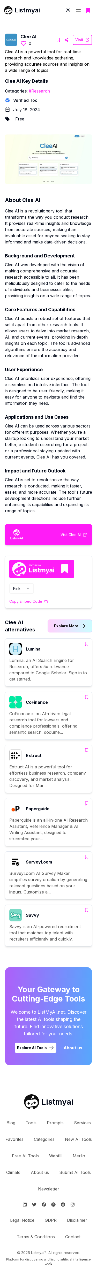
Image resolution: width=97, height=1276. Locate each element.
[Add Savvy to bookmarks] (86, 910)
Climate (13, 1172)
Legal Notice (22, 1220)
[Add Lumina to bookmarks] (86, 644)
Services (82, 1122)
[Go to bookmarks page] (88, 10)
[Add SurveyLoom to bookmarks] (86, 857)
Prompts (55, 1122)
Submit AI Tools (75, 1172)
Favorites (14, 1139)
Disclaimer (77, 1220)
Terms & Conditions (36, 1236)
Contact (72, 1236)
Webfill (55, 1155)
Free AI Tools (25, 1155)
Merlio (79, 1155)
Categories (44, 1139)
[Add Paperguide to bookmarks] (86, 803)
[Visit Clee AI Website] (66, 40)
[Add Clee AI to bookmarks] (58, 40)
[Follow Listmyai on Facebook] (44, 1204)
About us (73, 1047)
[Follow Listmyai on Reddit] (63, 1204)
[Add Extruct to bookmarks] (86, 750)
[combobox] (21, 588)
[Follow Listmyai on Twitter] (34, 1204)
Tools (31, 1122)
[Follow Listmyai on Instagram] (72, 1204)
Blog (10, 1122)
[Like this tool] (23, 43)
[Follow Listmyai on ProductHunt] (53, 1204)
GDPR (51, 1220)
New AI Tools (78, 1139)
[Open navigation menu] (78, 10)
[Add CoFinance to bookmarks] (86, 697)
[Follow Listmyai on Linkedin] (25, 1204)
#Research (39, 91)
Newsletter (48, 1188)
